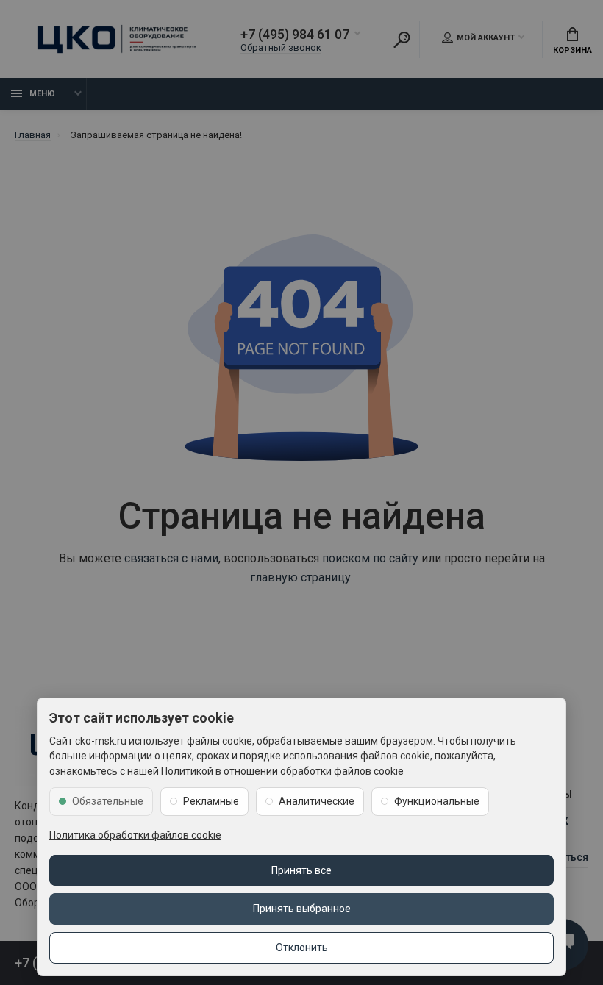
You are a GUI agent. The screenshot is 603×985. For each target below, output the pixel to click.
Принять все (301, 870)
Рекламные (211, 801)
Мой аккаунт (486, 38)
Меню (42, 93)
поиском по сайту (370, 558)
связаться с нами (171, 558)
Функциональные (436, 801)
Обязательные (107, 801)
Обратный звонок (280, 47)
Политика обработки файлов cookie (135, 835)
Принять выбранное (302, 908)
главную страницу (300, 577)
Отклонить (302, 947)
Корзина (572, 50)
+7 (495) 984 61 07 (294, 34)
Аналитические (316, 801)
